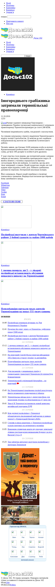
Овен (14, 537)
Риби (41, 557)
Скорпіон (32, 547)
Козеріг (41, 537)
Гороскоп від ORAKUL (18, 527)
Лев (23, 547)
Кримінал (10, 10)
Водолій (41, 547)
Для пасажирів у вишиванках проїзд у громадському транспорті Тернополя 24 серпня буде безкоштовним (30, 374)
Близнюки (14, 557)
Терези (32, 537)
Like (8, 582)
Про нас (9, 23)
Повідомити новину (15, 21)
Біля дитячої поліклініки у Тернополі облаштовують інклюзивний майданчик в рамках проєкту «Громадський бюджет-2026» (29, 416)
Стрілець (32, 557)
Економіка (10, 8)
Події (8, 3)
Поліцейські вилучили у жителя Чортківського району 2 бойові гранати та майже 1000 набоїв (27, 236)
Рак (23, 537)
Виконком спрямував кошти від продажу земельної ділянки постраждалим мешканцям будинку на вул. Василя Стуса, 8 (30, 432)
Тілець (14, 547)
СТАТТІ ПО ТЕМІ (11, 201)
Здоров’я (10, 12)
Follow (13, 585)
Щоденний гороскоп (27, 559)
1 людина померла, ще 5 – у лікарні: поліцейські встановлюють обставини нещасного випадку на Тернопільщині (22, 273)
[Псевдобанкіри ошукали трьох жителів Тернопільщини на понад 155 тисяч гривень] (16, 301)
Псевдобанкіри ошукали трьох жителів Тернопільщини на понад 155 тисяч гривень (25, 310)
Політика (10, 5)
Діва (23, 557)
